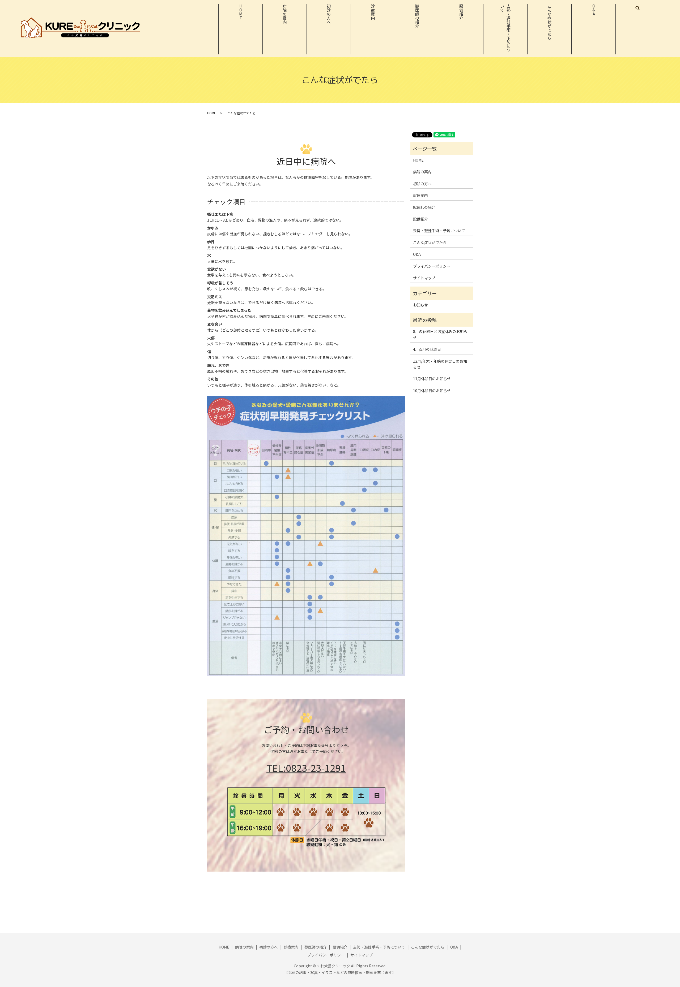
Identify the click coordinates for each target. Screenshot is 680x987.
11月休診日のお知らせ (432, 378)
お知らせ (420, 305)
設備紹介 (461, 12)
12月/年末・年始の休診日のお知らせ (440, 364)
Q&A (594, 10)
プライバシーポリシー (431, 266)
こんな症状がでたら (549, 22)
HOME (241, 12)
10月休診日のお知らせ (432, 390)
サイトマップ (424, 277)
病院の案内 (285, 14)
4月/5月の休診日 (427, 349)
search (638, 8)
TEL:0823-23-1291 (306, 768)
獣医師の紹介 (417, 16)
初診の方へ (329, 14)
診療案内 (373, 12)
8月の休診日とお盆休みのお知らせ (440, 334)
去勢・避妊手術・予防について (505, 28)
